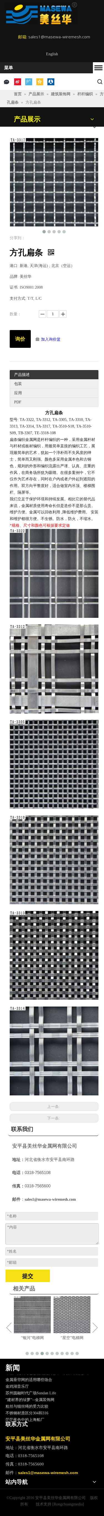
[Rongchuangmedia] (68, 1504)
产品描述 (22, 375)
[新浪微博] (17, 81)
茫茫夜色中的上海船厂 (25, 1414)
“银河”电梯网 (30, 1338)
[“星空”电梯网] (70, 1314)
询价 (20, 339)
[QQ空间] (39, 81)
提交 (27, 1276)
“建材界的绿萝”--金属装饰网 (30, 1394)
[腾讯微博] (28, 81)
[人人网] (50, 81)
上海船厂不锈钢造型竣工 (27, 1420)
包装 (18, 384)
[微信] (6, 81)
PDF (17, 402)
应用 (18, 393)
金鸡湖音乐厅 (17, 1380)
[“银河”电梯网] (30, 1314)
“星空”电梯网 (70, 1338)
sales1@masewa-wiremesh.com (59, 36)
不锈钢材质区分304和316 (27, 1407)
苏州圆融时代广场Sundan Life (31, 1387)
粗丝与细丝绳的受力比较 (27, 1400)
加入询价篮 (50, 339)
